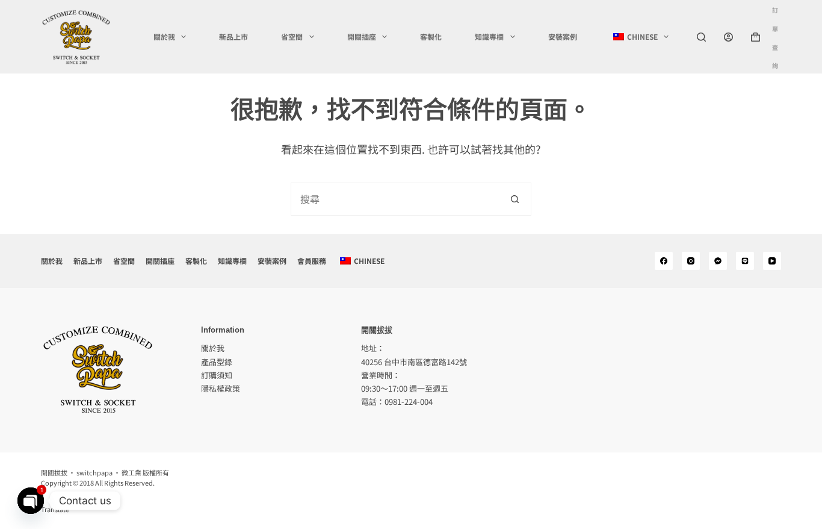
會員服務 (311, 261)
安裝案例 (562, 36)
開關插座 (361, 36)
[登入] (728, 37)
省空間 (292, 36)
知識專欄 (489, 36)
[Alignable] (745, 261)
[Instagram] (691, 261)
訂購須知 (216, 375)
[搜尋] (701, 37)
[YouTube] (772, 261)
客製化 (431, 36)
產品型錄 (216, 362)
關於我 (164, 36)
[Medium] (718, 261)
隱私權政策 (220, 388)
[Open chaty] (30, 500)
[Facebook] (664, 261)
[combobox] (395, 199)
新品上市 (233, 36)
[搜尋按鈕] (515, 199)
